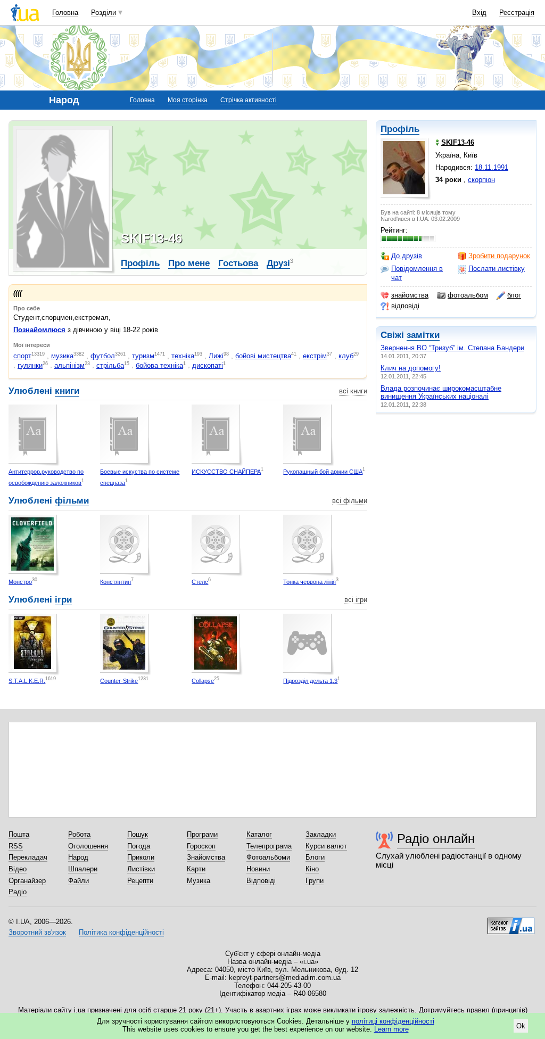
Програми (202, 834)
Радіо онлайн (436, 838)
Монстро (20, 582)
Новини (258, 869)
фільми (72, 501)
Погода (138, 846)
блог (514, 295)
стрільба (110, 365)
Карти (196, 869)
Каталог (259, 834)
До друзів (406, 256)
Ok (520, 1026)
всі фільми (349, 501)
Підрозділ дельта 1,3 (310, 681)
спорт (22, 356)
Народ (78, 857)
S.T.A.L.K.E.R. (27, 681)
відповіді (405, 306)
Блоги (315, 857)
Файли (78, 881)
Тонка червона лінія (309, 582)
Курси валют (326, 846)
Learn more (391, 1029)
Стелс (200, 582)
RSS (16, 846)
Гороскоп (201, 846)
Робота (79, 834)
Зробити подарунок (499, 256)
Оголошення (88, 846)
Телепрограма (269, 846)
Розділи (103, 13)
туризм (143, 356)
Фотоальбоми (268, 857)
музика (62, 356)
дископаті (207, 365)
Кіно (312, 869)
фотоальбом (468, 295)
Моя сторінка (188, 100)
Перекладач (28, 857)
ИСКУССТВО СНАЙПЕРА (226, 471)
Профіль (400, 129)
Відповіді (261, 881)
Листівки (141, 869)
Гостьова (238, 263)
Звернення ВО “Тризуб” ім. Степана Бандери (452, 348)
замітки (423, 335)
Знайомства (206, 857)
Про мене (189, 263)
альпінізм (69, 365)
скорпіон (481, 180)
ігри (63, 600)
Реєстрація (516, 13)
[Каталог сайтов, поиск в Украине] (511, 922)
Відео (18, 869)
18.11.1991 (491, 167)
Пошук (137, 834)
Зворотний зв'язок (37, 932)
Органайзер (27, 881)
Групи (314, 881)
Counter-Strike (119, 681)
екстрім (315, 356)
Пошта (19, 834)
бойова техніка (159, 365)
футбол (102, 356)
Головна (65, 13)
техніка (182, 356)
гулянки (30, 365)
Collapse (203, 681)
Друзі (278, 263)
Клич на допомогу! (411, 368)
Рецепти (140, 881)
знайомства (409, 295)
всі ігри (355, 600)
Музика (198, 881)
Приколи (140, 857)
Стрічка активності (248, 100)
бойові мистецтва (263, 356)
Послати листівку (496, 269)
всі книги (353, 391)
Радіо (18, 892)
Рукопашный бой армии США (322, 471)
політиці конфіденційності (393, 1021)
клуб (345, 356)
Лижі (216, 356)
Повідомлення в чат (417, 273)
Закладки (320, 834)
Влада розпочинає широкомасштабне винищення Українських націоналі (441, 392)
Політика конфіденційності (121, 932)
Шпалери (82, 869)
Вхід (479, 13)
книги (67, 391)
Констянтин (115, 582)
